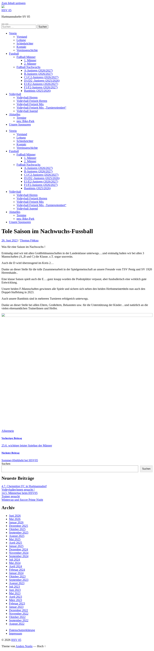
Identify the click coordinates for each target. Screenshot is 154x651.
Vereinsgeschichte (27, 50)
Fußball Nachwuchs (28, 67)
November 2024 (18, 552)
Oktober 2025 (17, 529)
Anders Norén (24, 646)
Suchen (6, 463)
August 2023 (16, 583)
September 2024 (18, 556)
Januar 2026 (16, 522)
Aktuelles (14, 114)
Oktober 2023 (17, 576)
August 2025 (16, 535)
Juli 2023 (14, 586)
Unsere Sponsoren (20, 124)
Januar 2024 (16, 573)
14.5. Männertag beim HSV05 (20, 493)
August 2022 (16, 623)
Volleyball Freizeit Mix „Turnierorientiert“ (41, 107)
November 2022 (18, 613)
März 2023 (15, 600)
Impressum (15, 633)
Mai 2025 (14, 539)
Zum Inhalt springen (14, 3)
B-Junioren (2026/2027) (38, 73)
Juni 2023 (15, 590)
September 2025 (18, 532)
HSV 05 (6, 10)
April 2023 (15, 596)
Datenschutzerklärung (22, 630)
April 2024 (15, 566)
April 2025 (15, 542)
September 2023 (18, 579)
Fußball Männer (26, 57)
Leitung (21, 40)
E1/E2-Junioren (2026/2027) (41, 84)
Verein (13, 33)
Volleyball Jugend (27, 111)
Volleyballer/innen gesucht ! (18, 489)
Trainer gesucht (11, 496)
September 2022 (18, 620)
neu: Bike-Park (25, 121)
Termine (21, 117)
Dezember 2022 (18, 610)
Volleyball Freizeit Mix (30, 104)
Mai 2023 (14, 593)
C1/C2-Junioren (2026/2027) (41, 77)
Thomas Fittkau (29, 240)
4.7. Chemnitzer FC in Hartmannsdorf (24, 486)
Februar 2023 (17, 603)
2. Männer (30, 63)
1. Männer (30, 60)
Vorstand (22, 36)
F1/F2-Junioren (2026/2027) (41, 87)
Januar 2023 (16, 606)
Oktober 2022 (17, 617)
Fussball (14, 53)
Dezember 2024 (18, 549)
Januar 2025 (16, 546)
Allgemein (8, 430)
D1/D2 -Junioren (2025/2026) (42, 80)
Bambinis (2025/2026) (37, 90)
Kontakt (21, 46)
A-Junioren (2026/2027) (38, 70)
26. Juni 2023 (10, 240)
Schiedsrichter (25, 43)
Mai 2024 (14, 563)
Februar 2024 (17, 569)
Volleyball (15, 94)
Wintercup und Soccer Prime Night (22, 499)
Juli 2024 (14, 559)
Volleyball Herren (27, 97)
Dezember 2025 (18, 525)
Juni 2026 (15, 515)
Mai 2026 (14, 519)
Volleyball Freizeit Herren (32, 100)
